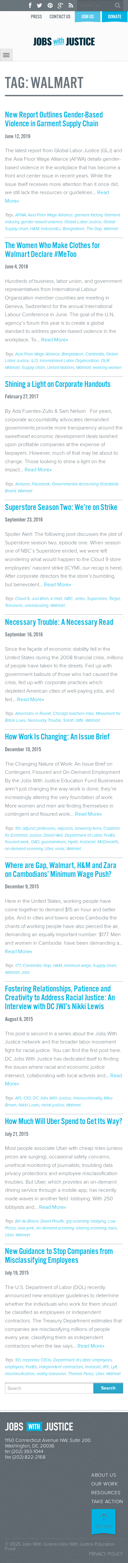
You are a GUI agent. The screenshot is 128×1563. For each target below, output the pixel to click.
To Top (104, 1527)
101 (17, 828)
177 (18, 965)
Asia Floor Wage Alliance (50, 215)
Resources (106, 1492)
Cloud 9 (22, 598)
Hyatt (73, 842)
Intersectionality (87, 1098)
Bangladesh (72, 354)
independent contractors (61, 1367)
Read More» (54, 339)
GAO (35, 842)
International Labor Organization (69, 360)
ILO (34, 360)
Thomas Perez (81, 1373)
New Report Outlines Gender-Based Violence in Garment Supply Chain (54, 119)
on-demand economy (24, 848)
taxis (112, 1228)
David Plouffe (52, 1221)
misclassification (19, 1373)
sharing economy (91, 1228)
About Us (104, 1475)
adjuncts (65, 828)
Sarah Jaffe (73, 720)
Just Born (40, 598)
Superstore (97, 598)
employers (14, 1367)
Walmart (111, 228)
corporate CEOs (36, 1360)
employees (102, 1360)
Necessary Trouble (44, 720)
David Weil (53, 835)
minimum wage (77, 965)
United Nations (60, 367)
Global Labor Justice (82, 222)
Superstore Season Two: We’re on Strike (61, 507)
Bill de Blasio (26, 1221)
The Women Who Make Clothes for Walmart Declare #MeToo (52, 250)
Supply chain (33, 367)
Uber (49, 848)
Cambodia (94, 354)
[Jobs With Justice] (64, 41)
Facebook (41, 484)
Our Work (104, 1483)
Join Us (87, 17)
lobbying (98, 1221)
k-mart (56, 598)
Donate (114, 17)
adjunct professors (38, 828)
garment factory (88, 215)
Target (114, 598)
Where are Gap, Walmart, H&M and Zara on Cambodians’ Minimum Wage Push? (61, 870)
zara (26, 972)
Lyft (114, 1367)
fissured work (17, 842)
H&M (34, 228)
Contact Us (60, 17)
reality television (51, 1373)
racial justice (52, 1105)
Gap (47, 965)
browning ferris (88, 828)
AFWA (20, 215)
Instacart (88, 842)
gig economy (77, 1221)
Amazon (22, 484)
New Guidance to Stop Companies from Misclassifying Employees (59, 1256)
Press (36, 17)
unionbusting (36, 605)
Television (14, 605)
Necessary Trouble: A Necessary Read (59, 622)
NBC (68, 598)
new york (26, 1228)
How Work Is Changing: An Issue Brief (57, 737)
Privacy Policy (106, 1554)
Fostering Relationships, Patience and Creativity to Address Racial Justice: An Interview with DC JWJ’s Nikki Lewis (60, 998)
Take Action (107, 1501)
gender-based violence (41, 222)
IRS (106, 1367)
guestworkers (53, 842)
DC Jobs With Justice (52, 1098)
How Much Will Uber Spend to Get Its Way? (63, 1122)
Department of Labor (83, 835)
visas (59, 848)
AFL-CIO (23, 1098)
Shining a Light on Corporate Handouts (58, 384)
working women (107, 367)
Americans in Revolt (33, 713)
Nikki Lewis (28, 1105)
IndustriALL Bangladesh (62, 228)
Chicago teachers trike (73, 713)
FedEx (109, 835)
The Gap (94, 228)
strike (80, 598)
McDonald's (107, 842)
